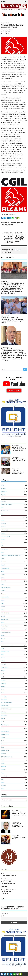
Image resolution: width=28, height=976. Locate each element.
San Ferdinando (4, 705)
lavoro (2, 609)
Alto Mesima (4, 491)
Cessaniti (3, 526)
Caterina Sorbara (9, 30)
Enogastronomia (5, 568)
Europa (3, 574)
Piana (2, 648)
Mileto (2, 622)
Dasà (2, 552)
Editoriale (3, 565)
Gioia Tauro (3, 594)
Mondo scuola (4, 625)
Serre (2, 728)
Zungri (2, 788)
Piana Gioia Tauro (5, 651)
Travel (2, 760)
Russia (2, 689)
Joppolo (3, 606)
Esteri (2, 571)
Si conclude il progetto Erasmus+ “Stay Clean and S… (18, 460)
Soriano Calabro (5, 731)
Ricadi (2, 673)
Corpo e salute (4, 530)
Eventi (2, 578)
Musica (2, 635)
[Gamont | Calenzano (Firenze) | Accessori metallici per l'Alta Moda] (14, 417)
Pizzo (2, 654)
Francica (3, 590)
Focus (2, 584)
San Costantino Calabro (6, 702)
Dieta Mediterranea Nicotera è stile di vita (10, 555)
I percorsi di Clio (4, 597)
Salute (2, 693)
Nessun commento (5, 31)
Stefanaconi (4, 744)
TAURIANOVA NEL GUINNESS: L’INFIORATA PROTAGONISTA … (19, 448)
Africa (2, 485)
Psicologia (3, 664)
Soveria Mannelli (5, 734)
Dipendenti (19, 222)
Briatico (3, 514)
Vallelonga (3, 766)
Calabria (3, 517)
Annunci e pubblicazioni (6, 504)
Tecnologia (3, 753)
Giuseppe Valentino (7, 224)
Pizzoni (2, 657)
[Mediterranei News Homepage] (9, 856)
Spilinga (3, 737)
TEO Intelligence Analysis (7, 756)
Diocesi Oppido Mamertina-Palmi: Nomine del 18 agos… (18, 825)
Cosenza (3, 533)
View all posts (17, 249)
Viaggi (2, 772)
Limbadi (3, 616)
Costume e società (5, 536)
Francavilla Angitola (5, 587)
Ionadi (2, 600)
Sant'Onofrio (4, 715)
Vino (2, 779)
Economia (3, 562)
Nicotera (3, 638)
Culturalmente (4, 549)
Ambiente (3, 494)
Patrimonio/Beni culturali (7, 645)
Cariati (2, 520)
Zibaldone (3, 785)
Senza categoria (4, 725)
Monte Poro (4, 629)
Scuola (2, 721)
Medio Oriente (4, 619)
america (3, 498)
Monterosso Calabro (6, 632)
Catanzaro (3, 523)
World (2, 782)
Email (2, 916)
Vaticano (3, 769)
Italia (2, 603)
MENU (4, 2)
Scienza (3, 718)
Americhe (3, 501)
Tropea (2, 763)
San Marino (3, 712)
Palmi (2, 641)
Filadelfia (3, 581)
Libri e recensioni (5, 613)
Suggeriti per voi (5, 750)
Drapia (2, 558)
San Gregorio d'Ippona (6, 709)
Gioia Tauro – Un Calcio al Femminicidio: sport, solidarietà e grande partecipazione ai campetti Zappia (12, 320)
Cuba (2, 546)
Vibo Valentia (4, 776)
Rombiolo (3, 683)
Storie (2, 747)
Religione (3, 670)
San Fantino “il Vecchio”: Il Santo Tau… (19, 838)
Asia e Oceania (4, 510)
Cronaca (3, 539)
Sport (2, 740)
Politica (3, 661)
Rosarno (3, 686)
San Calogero (4, 696)
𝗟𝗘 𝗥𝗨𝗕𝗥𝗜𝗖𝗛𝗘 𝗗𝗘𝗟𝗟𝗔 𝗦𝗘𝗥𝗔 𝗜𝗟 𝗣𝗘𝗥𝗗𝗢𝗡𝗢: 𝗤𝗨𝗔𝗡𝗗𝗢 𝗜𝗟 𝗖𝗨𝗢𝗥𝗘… (19, 813)
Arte (2, 507)
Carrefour (13, 222)
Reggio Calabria (4, 667)
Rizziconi (3, 680)
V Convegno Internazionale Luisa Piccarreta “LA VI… (18, 472)
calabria (6, 222)
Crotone (3, 542)
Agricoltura (3, 488)
